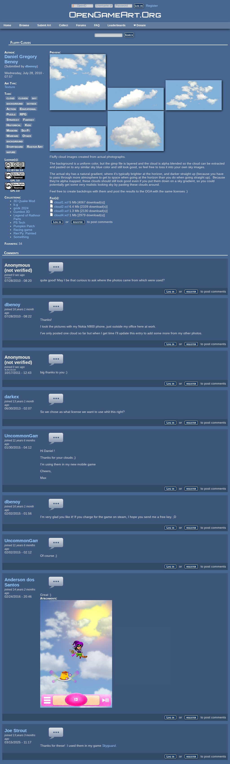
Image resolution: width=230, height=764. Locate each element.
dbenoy (31, 66)
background (15, 103)
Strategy (13, 119)
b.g (15, 204)
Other (26, 136)
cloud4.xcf (61, 215)
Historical (14, 125)
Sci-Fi (25, 130)
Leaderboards (117, 25)
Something (21, 237)
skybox (31, 103)
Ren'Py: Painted (24, 233)
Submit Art (44, 25)
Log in (57, 222)
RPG (23, 114)
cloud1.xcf (61, 202)
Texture (9, 87)
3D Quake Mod (24, 201)
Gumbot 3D (21, 212)
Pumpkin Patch (24, 226)
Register (152, 5)
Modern (12, 130)
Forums (81, 25)
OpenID (81, 5)
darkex (11, 396)
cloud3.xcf (61, 211)
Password (122, 5)
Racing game (22, 229)
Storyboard (15, 146)
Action (11, 109)
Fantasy (28, 119)
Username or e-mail (104, 5)
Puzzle (11, 114)
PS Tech (19, 222)
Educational (28, 109)
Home (7, 25)
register (78, 222)
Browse (24, 25)
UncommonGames (24, 435)
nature (11, 152)
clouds (23, 98)
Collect (63, 25)
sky (34, 98)
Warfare (12, 136)
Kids (28, 125)
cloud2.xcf (61, 206)
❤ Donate (140, 25)
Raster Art (35, 146)
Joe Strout (15, 730)
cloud (10, 98)
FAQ (97, 25)
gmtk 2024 (21, 208)
